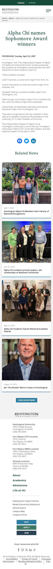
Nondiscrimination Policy (30, 561)
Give (26, 533)
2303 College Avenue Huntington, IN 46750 (23, 428)
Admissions (20, 485)
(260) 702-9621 (19, 444)
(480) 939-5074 (19, 468)
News (11, 18)
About (16, 475)
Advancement (19, 508)
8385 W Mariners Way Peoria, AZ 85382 (23, 464)
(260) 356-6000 (19, 431)
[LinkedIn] (33, 140)
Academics (19, 480)
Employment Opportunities (26, 501)
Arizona (31, 2)
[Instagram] (22, 549)
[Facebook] (19, 140)
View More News (26, 400)
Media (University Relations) (26, 504)
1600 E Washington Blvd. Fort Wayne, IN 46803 (24, 452)
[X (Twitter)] (26, 549)
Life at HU (19, 490)
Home (4, 18)
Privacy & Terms (29, 559)
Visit (26, 522)
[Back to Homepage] (26, 414)
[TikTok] (34, 549)
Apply (26, 527)
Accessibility (12, 559)
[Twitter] (26, 140)
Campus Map (19, 511)
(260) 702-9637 (19, 456)
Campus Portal (20, 514)
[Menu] (48, 10)
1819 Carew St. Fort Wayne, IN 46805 (23, 440)
